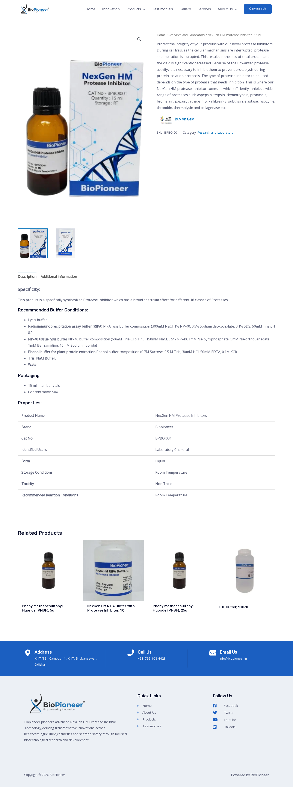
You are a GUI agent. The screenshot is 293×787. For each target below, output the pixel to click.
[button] (258, 9)
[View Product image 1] (33, 243)
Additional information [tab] (59, 276)
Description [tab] (27, 276)
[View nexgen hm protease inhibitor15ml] (66, 243)
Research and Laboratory (186, 35)
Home (161, 35)
